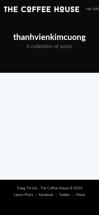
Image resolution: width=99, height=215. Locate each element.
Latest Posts (23, 195)
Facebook (46, 195)
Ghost (80, 195)
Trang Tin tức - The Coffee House (43, 188)
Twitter (64, 195)
